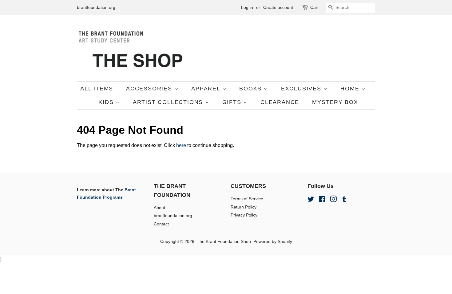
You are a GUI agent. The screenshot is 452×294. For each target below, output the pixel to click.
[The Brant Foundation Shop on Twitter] (310, 200)
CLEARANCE (279, 102)
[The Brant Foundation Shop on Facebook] (322, 200)
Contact (161, 224)
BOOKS (251, 88)
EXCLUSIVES (302, 88)
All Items (96, 88)
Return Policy (243, 207)
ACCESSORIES (150, 88)
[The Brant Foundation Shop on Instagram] (333, 200)
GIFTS (233, 102)
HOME (350, 88)
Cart (314, 7)
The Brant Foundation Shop (224, 241)
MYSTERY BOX (335, 102)
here (181, 145)
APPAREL (206, 88)
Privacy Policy (244, 215)
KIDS (107, 102)
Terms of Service (247, 199)
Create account (278, 7)
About (159, 207)
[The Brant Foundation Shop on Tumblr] (344, 200)
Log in (247, 7)
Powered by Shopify (272, 241)
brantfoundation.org (96, 7)
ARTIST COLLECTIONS (169, 102)
